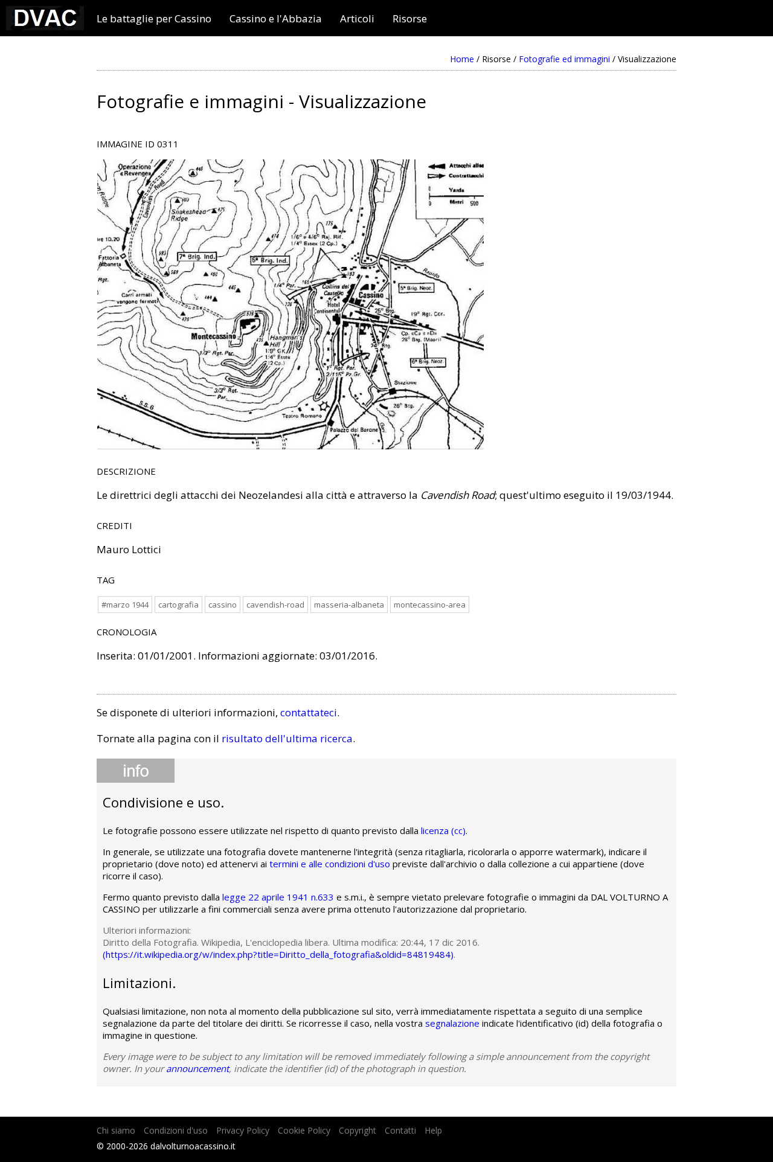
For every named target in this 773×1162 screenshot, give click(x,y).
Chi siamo (116, 1130)
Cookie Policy (304, 1130)
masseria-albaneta (349, 604)
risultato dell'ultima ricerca (287, 738)
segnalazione (452, 1023)
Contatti (400, 1130)
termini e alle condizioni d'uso (329, 864)
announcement (197, 1068)
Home (462, 59)
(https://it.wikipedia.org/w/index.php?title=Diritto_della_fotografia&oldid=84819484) (278, 954)
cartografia (178, 604)
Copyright (357, 1130)
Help (433, 1130)
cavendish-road (275, 604)
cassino (222, 604)
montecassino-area (430, 604)
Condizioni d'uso (176, 1130)
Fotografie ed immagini (564, 59)
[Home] (45, 26)
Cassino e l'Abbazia (275, 18)
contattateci (308, 712)
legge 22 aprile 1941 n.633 (278, 897)
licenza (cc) (443, 830)
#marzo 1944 (125, 604)
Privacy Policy (242, 1130)
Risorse (410, 18)
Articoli (357, 18)
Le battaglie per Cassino (154, 18)
